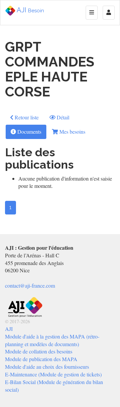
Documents (28, 131)
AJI (29, 10)
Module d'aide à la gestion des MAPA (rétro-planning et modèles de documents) (52, 340)
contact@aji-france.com (30, 285)
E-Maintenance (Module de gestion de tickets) (53, 374)
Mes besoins (71, 131)
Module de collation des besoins (38, 351)
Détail (62, 117)
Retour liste (26, 117)
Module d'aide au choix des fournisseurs (47, 366)
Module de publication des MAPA (41, 358)
